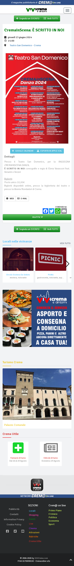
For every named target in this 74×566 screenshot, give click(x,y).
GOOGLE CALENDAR (24, 151)
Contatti (14, 514)
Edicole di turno (51, 458)
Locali (32, 510)
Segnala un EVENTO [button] (28, 18)
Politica (53, 517)
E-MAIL (23, 198)
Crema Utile (35, 541)
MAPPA (36, 217)
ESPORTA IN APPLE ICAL (51, 151)
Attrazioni (34, 532)
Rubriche (33, 536)
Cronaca (53, 513)
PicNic (51, 274)
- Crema (25, 45)
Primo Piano (55, 510)
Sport (51, 524)
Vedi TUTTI (52, 18)
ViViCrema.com (41, 558)
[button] (67, 264)
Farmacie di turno (18, 458)
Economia (54, 520)
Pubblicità (14, 509)
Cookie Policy (14, 524)
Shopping (33, 515)
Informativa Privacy (14, 519)
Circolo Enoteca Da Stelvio (18, 274)
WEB (11, 198)
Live (31, 523)
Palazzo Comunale (14, 425)
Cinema (33, 528)
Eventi (32, 519)
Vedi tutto (65, 243)
